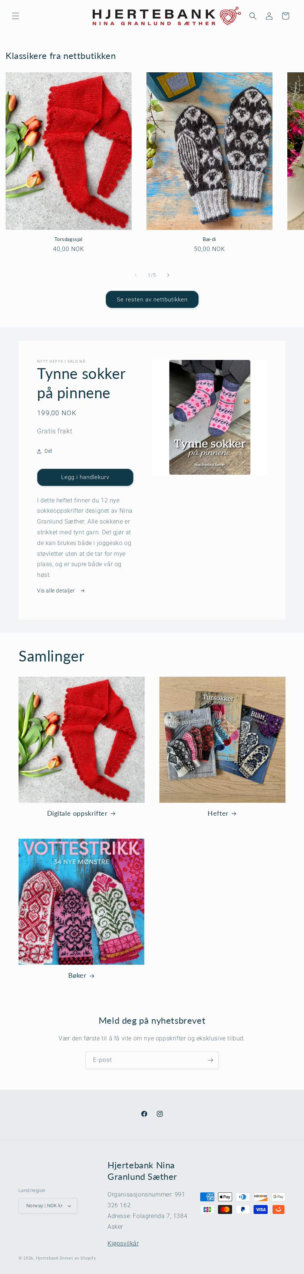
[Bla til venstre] (136, 275)
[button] (15, 16)
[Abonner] (210, 1060)
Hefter (218, 813)
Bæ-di (209, 239)
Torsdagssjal (68, 239)
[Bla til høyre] (168, 275)
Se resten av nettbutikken (152, 299)
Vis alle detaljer (56, 591)
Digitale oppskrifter (77, 813)
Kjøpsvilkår (123, 1243)
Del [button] (48, 451)
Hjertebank (47, 1258)
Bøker (77, 975)
